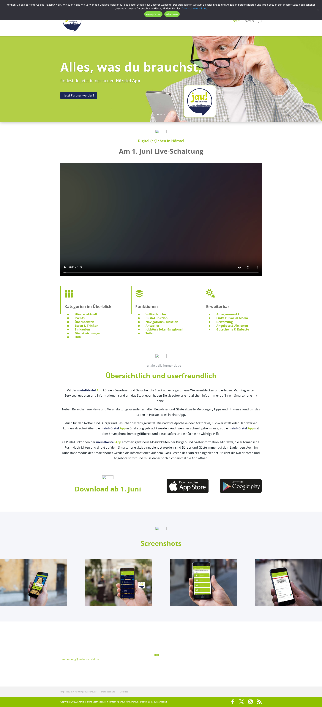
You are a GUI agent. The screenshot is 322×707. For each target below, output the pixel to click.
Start (236, 21)
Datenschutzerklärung (194, 8)
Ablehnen (172, 14)
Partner (249, 21)
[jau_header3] (118, 605)
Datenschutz (108, 691)
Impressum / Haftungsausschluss (78, 691)
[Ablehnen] (317, 10)
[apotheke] (288, 605)
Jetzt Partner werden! (79, 95)
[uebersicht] (203, 605)
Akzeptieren (153, 14)
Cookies (124, 691)
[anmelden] (33, 605)
